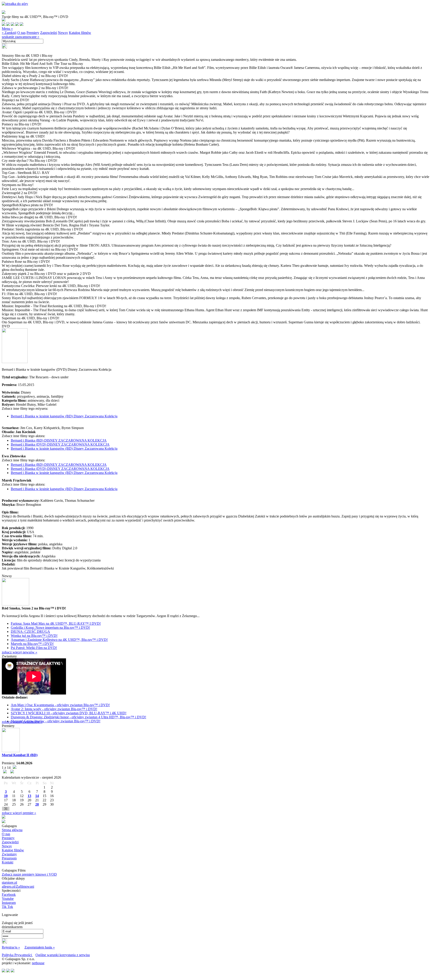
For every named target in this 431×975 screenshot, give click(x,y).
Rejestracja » (11, 947)
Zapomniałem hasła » (39, 947)
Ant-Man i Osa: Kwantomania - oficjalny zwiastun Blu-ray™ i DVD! (60, 705)
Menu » (7, 29)
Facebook (9, 894)
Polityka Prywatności (17, 955)
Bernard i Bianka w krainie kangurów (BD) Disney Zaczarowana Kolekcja (64, 416)
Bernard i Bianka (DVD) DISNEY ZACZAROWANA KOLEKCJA (60, 444)
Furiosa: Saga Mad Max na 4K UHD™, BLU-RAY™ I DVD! (56, 623)
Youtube (8, 899)
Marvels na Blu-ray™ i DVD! (32, 644)
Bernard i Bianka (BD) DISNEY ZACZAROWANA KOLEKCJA (59, 440)
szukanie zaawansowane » (20, 37)
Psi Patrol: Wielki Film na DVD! (34, 648)
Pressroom (9, 858)
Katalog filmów (80, 33)
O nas (21, 33)
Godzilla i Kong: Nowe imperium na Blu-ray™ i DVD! (50, 627)
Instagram (9, 903)
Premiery (32, 33)
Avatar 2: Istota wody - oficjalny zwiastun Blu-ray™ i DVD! (54, 709)
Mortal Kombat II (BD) (19, 755)
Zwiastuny (9, 854)
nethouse (38, 963)
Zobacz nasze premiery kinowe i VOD (29, 874)
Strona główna (12, 830)
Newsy (63, 33)
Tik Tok (7, 907)
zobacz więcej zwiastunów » (22, 722)
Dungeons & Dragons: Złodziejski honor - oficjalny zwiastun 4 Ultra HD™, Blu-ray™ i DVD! (78, 717)
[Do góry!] (15, 4)
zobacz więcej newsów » (19, 652)
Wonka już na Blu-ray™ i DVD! (34, 636)
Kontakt (7, 862)
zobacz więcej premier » (19, 813)
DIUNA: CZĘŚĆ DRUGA (30, 631)
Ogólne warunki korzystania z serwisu (62, 955)
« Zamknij (9, 33)
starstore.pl (9, 882)
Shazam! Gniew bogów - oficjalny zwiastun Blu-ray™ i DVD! (55, 721)
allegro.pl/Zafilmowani (18, 886)
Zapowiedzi (48, 33)
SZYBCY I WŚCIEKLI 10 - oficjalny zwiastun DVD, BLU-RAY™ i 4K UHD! (68, 713)
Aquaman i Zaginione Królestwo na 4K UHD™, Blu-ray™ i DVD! (59, 640)
